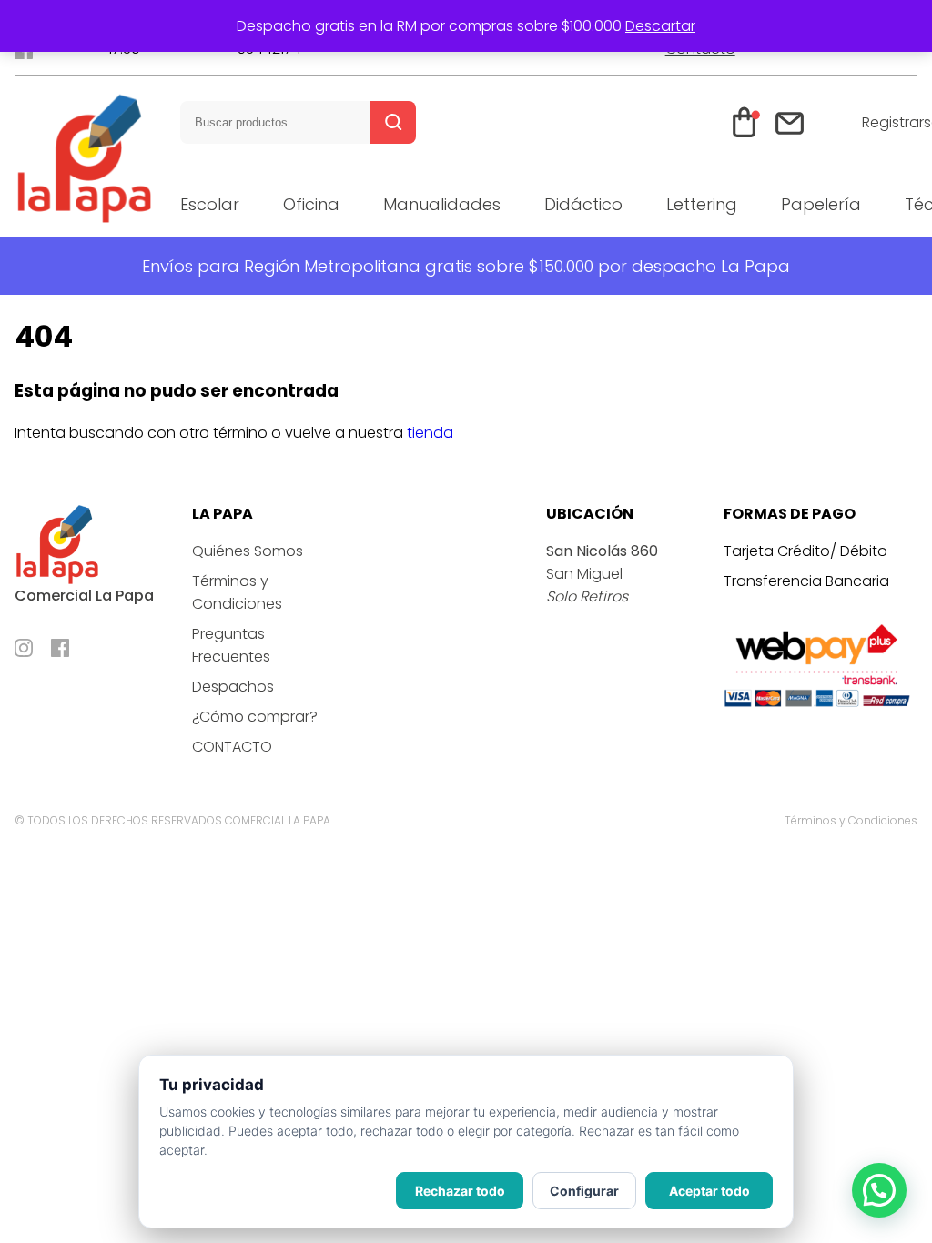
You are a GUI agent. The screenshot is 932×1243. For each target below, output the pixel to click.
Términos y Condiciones (851, 820)
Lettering (701, 204)
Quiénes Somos (247, 551)
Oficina (311, 204)
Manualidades (442, 204)
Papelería (821, 204)
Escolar (209, 204)
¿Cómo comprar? (255, 716)
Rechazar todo (460, 1190)
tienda (430, 432)
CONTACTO (232, 746)
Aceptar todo (709, 1190)
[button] (879, 1190)
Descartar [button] (660, 25)
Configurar (584, 1190)
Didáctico (583, 204)
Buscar (393, 122)
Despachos (233, 686)
